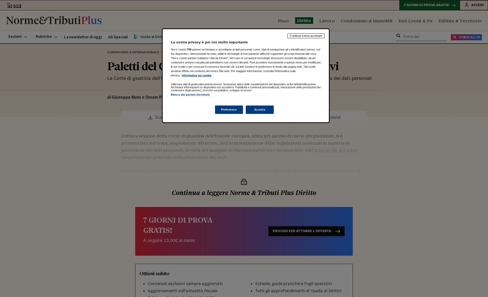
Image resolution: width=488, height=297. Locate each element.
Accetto (260, 109)
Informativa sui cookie (196, 75)
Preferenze (229, 109)
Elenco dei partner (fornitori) (190, 94)
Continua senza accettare (306, 35)
